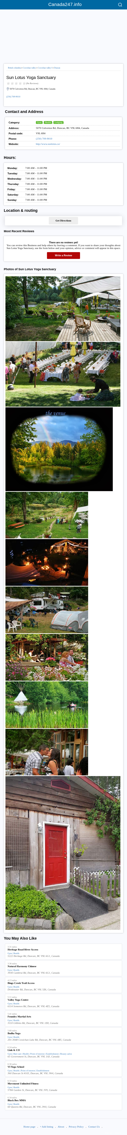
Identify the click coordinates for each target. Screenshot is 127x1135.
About (61, 1126)
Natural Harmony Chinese (22, 966)
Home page (29, 1126)
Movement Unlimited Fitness (23, 1083)
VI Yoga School (16, 1067)
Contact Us (94, 1126)
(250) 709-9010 (13, 96)
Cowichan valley (29, 68)
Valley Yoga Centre (18, 999)
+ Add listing (46, 1126)
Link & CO (14, 1050)
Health (48, 122)
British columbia (14, 68)
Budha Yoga (14, 1033)
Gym (39, 122)
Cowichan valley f (45, 68)
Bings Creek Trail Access (21, 983)
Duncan (57, 68)
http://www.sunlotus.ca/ (48, 144)
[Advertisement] (63, 35)
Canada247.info (63, 4)
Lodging (58, 122)
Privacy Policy (76, 1126)
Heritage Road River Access (23, 949)
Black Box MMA (17, 1100)
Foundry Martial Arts (19, 1016)
